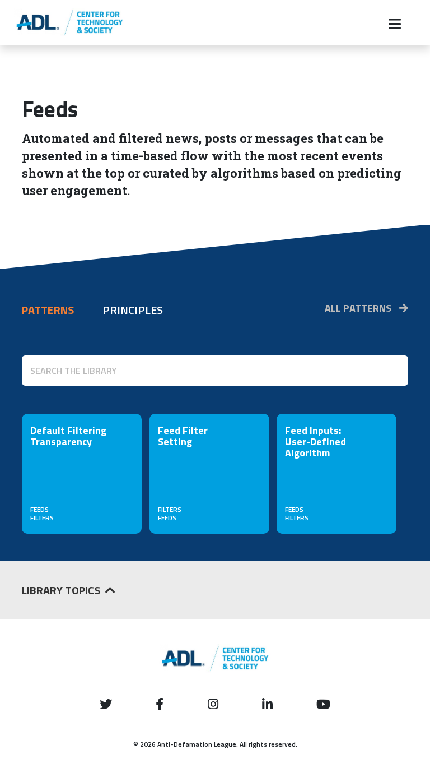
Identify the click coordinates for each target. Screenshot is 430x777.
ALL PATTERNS (359, 308)
